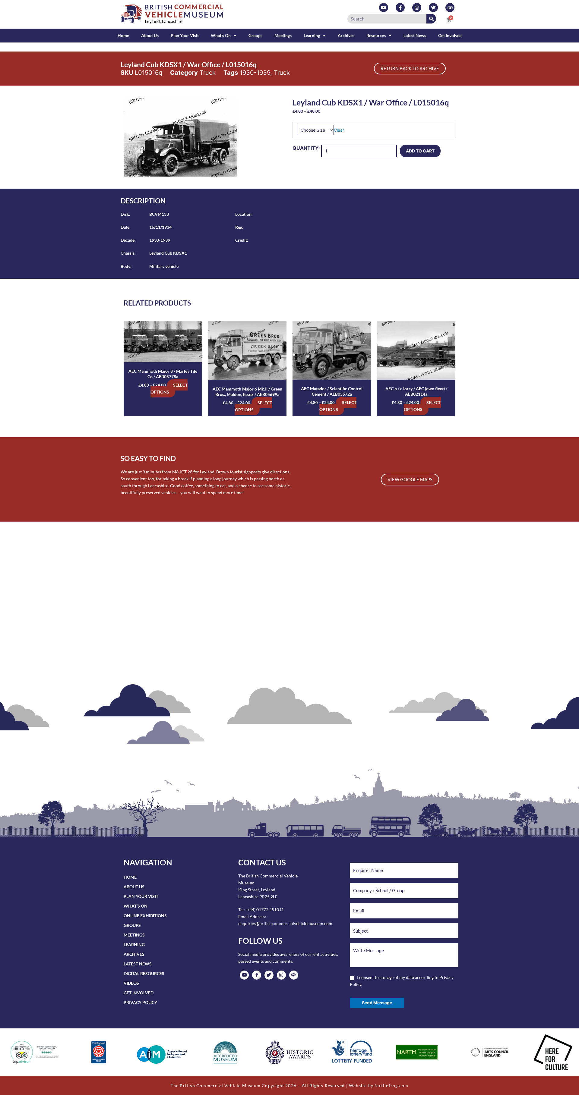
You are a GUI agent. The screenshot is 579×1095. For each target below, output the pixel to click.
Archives (346, 35)
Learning (312, 35)
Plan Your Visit (185, 35)
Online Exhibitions (145, 915)
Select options (169, 388)
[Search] (431, 19)
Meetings (283, 35)
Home (123, 35)
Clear (339, 130)
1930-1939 (255, 72)
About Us (150, 35)
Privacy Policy (140, 1002)
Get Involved (450, 35)
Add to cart (420, 150)
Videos (131, 983)
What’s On (221, 35)
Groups (255, 35)
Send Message (377, 1002)
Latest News (414, 35)
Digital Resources (144, 973)
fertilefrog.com (391, 1085)
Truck (208, 72)
